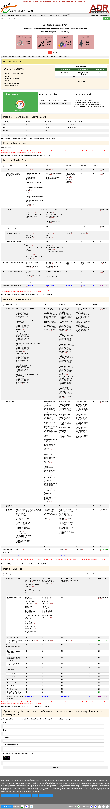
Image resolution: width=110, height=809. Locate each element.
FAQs (50, 795)
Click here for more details (81, 77)
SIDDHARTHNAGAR (28, 56)
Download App (71, 806)
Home (3, 15)
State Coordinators (25, 795)
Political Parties (43, 15)
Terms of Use (43, 795)
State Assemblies (21, 15)
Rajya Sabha (32, 15)
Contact (35, 795)
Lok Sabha (11, 15)
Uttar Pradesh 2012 (14, 56)
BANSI (38, 56)
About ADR (94, 15)
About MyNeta (104, 15)
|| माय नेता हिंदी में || (66, 15)
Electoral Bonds (54, 15)
